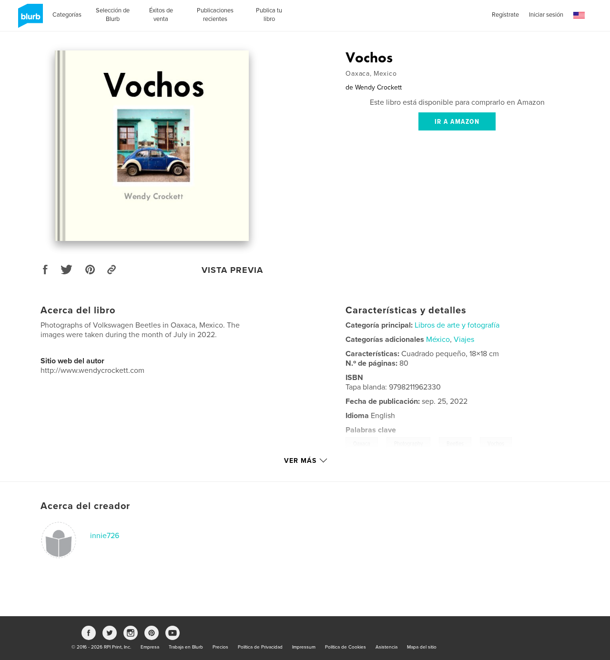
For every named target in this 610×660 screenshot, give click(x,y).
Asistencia (386, 647)
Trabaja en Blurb (186, 647)
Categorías (66, 15)
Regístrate (505, 15)
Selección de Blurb (113, 15)
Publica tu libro (269, 15)
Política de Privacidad (260, 647)
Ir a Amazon (457, 122)
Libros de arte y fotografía (457, 325)
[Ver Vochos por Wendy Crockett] (152, 145)
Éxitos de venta (161, 15)
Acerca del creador (85, 506)
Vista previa (232, 270)
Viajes (464, 339)
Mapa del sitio (422, 647)
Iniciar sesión (546, 15)
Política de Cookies (345, 647)
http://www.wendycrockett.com (92, 370)
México (438, 339)
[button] (579, 15)
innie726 (104, 535)
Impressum (303, 647)
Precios (220, 647)
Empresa (150, 647)
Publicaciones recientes (215, 15)
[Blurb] (28, 19)
